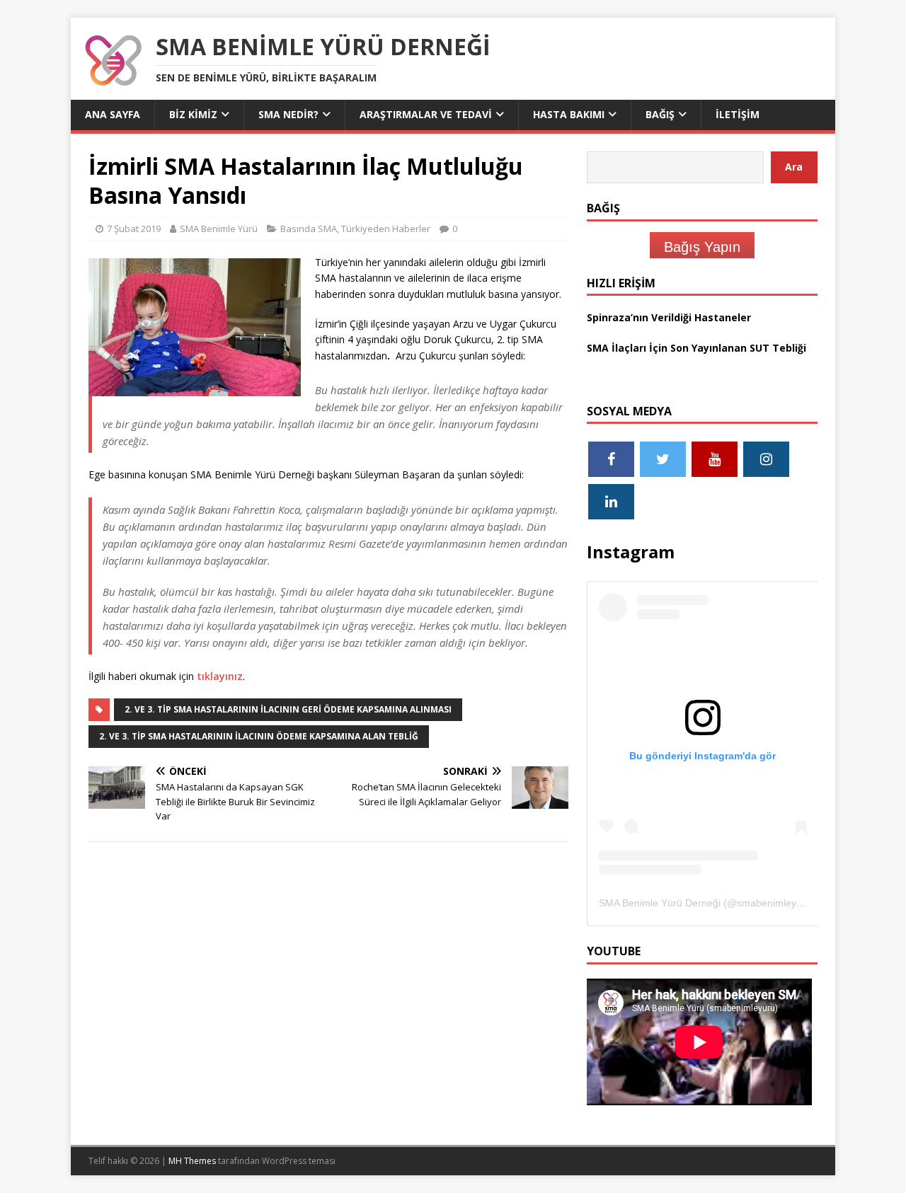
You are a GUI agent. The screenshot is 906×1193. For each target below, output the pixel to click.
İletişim (737, 114)
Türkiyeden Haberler (385, 228)
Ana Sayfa (112, 114)
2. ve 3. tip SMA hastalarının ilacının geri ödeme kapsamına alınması (288, 709)
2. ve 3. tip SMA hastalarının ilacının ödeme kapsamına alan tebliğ (258, 736)
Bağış (660, 114)
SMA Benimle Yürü (219, 228)
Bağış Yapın (702, 247)
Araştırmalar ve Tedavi (426, 114)
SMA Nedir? (288, 114)
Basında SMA (308, 228)
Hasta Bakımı (568, 114)
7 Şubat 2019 (134, 228)
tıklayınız (220, 676)
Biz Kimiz (193, 114)
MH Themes (192, 1161)
